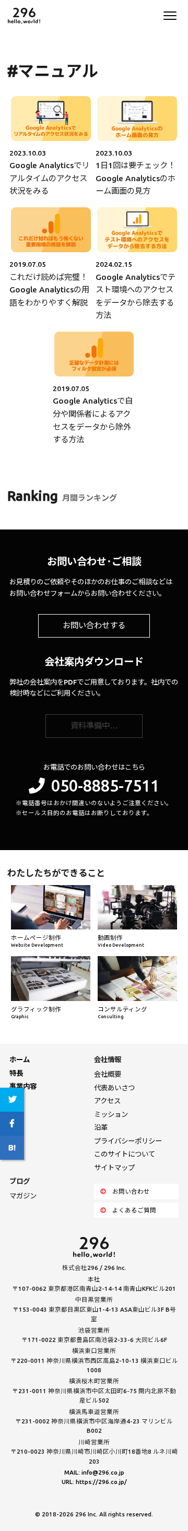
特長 (16, 1073)
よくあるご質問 (134, 1210)
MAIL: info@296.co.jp (94, 1472)
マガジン (23, 1196)
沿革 (101, 1127)
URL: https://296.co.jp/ (94, 1481)
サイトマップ (114, 1167)
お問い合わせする (94, 625)
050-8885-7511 (105, 785)
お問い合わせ (131, 1191)
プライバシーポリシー (128, 1141)
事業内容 (23, 1086)
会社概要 (107, 1074)
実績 (16, 1100)
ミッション (111, 1114)
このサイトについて (124, 1154)
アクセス (107, 1101)
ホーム (19, 1059)
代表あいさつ (114, 1088)
